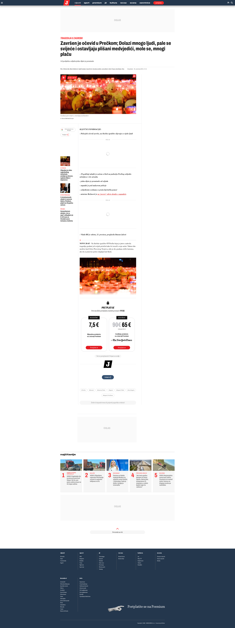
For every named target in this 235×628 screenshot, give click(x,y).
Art (138, 556)
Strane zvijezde (160, 558)
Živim (61, 602)
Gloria (61, 596)
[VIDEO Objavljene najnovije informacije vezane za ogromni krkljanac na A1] (94, 465)
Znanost (101, 558)
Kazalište (140, 565)
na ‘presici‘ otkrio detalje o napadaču (112, 194)
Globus (62, 588)
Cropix (61, 609)
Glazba (139, 563)
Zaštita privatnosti (84, 586)
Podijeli (64, 134)
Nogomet (82, 558)
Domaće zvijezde (161, 556)
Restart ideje (121, 558)
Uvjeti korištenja (83, 584)
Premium (97, 3)
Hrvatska (62, 556)
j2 (99, 553)
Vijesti (78, 3)
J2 (106, 3)
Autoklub (62, 590)
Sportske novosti (64, 586)
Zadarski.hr (63, 605)
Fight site (82, 565)
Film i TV (140, 558)
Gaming (101, 569)
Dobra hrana (63, 594)
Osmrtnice (145, 3)
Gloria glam (62, 598)
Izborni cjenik (83, 588)
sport (82, 553)
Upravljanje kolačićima (85, 596)
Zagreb (62, 563)
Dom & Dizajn (63, 592)
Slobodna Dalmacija (64, 584)
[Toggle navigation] (1, 2)
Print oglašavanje (84, 592)
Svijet (61, 558)
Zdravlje (101, 561)
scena (159, 553)
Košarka (81, 561)
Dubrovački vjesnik (64, 600)
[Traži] (231, 2)
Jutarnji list (62, 582)
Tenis (81, 563)
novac (120, 553)
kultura (140, 553)
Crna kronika (63, 561)
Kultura (113, 3)
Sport (86, 3)
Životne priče (102, 567)
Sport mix (82, 567)
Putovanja (101, 565)
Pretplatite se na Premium (146, 606)
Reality (158, 561)
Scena (133, 3)
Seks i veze (101, 563)
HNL (81, 556)
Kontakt (81, 594)
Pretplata (159, 3)
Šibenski (62, 607)
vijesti (62, 553)
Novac (123, 3)
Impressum (82, 582)
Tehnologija (101, 556)
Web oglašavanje (84, 590)
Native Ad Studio (64, 611)
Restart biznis (121, 556)
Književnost (140, 561)
